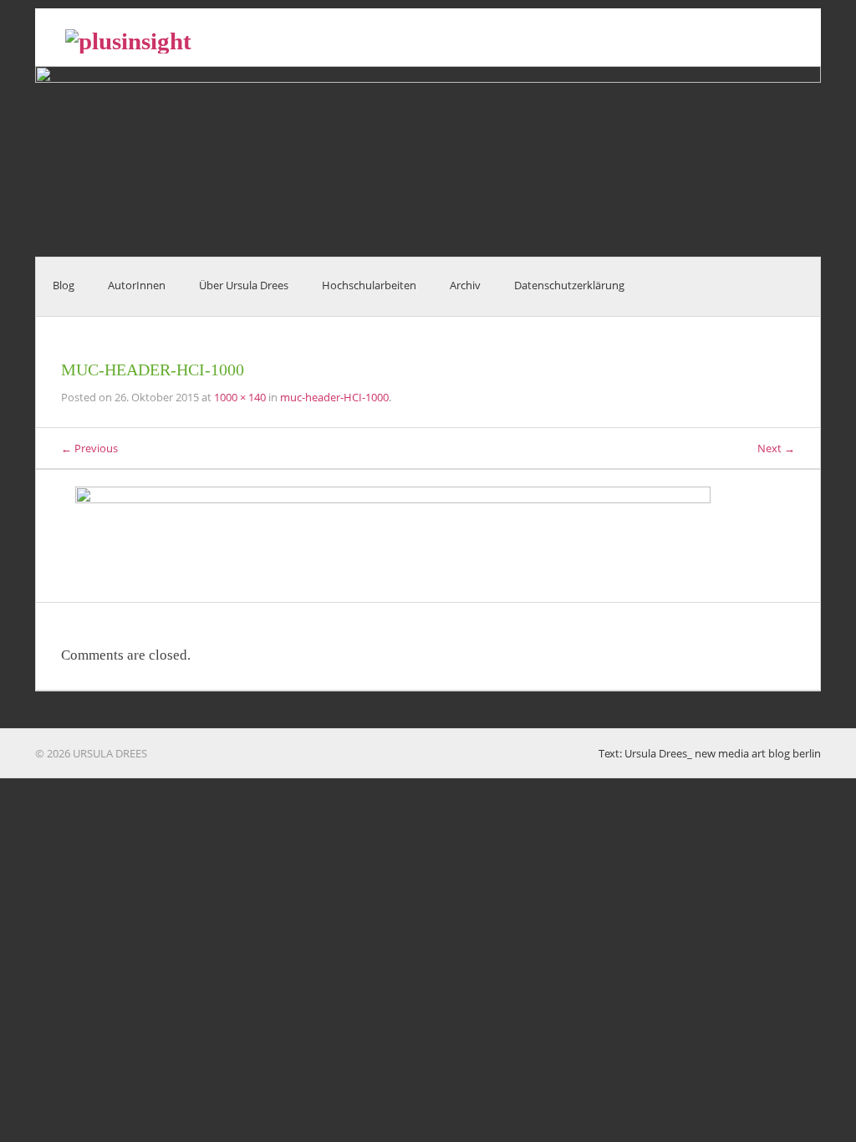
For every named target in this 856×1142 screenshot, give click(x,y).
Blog (63, 285)
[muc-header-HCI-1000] (428, 536)
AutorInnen (137, 285)
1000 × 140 (240, 397)
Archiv (465, 285)
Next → (776, 448)
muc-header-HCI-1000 (334, 397)
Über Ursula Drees (243, 285)
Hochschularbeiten (369, 285)
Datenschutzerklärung (569, 285)
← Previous (89, 448)
